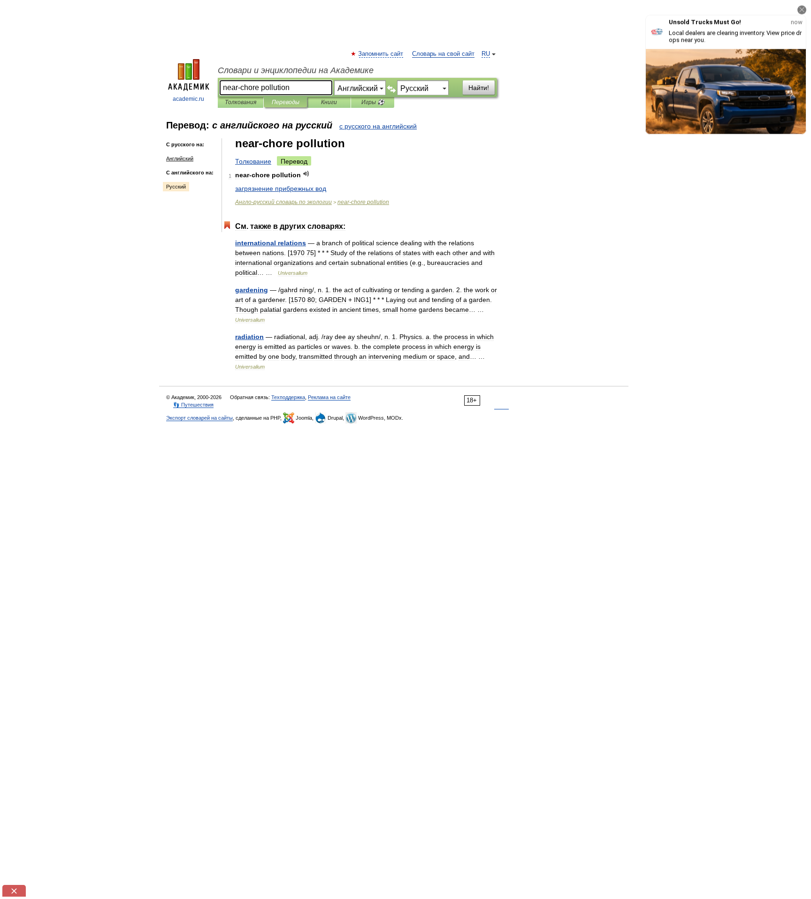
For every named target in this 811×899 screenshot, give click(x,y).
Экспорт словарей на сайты (199, 418)
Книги (329, 102)
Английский (179, 158)
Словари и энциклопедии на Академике (296, 70)
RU (486, 54)
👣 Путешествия (193, 405)
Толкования (240, 102)
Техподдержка (288, 397)
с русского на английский (378, 126)
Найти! (478, 87)
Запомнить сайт (381, 54)
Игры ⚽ (372, 102)
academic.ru (188, 99)
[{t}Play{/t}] (306, 173)
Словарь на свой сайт (443, 54)
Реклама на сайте (329, 397)
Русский (176, 186)
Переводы (285, 102)
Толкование (253, 161)
